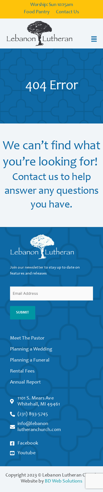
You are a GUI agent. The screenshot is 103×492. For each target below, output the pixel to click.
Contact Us (67, 12)
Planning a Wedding (31, 349)
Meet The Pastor (27, 338)
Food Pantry (37, 12)
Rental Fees (22, 371)
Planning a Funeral (30, 360)
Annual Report (25, 382)
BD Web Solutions (63, 481)
